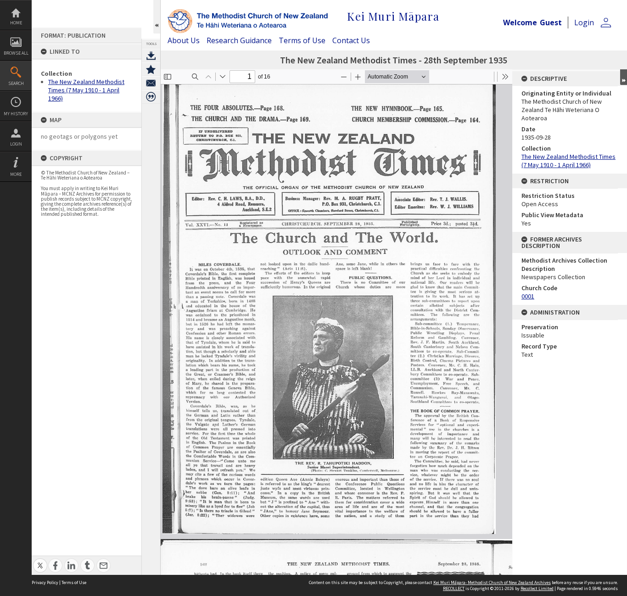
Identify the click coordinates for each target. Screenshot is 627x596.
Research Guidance (239, 40)
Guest (551, 22)
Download (151, 55)
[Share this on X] (40, 560)
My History (16, 114)
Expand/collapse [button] (623, 77)
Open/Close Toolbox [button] (156, 17)
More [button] (16, 174)
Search (16, 83)
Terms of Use (302, 40)
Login (16, 144)
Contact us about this (151, 83)
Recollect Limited (537, 588)
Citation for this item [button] (151, 97)
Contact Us (351, 40)
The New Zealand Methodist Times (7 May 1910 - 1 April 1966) (86, 90)
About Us (184, 40)
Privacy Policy (45, 582)
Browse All (16, 53)
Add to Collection (151, 69)
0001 (527, 296)
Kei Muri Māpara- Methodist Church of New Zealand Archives (492, 582)
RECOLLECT (454, 588)
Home (16, 23)
